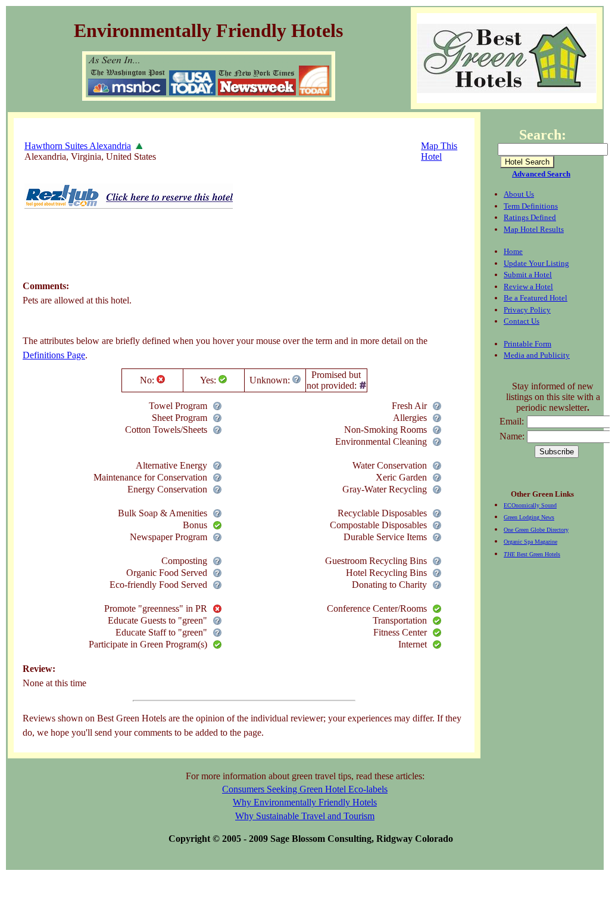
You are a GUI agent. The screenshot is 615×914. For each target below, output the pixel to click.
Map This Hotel (439, 151)
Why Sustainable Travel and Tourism (304, 816)
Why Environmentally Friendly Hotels (305, 802)
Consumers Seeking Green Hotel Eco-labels (305, 789)
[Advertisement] (239, 252)
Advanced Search (541, 173)
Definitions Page (54, 355)
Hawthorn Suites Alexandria (77, 146)
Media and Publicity (537, 355)
